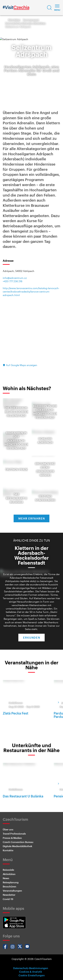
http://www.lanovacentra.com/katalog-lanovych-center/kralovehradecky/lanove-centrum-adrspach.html (31, 291)
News (6, 878)
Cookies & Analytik (30, 971)
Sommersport (31, 19)
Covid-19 (8, 899)
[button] (49, 7)
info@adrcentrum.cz (15, 277)
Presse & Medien (12, 837)
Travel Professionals (14, 833)
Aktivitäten (14, 19)
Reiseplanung (11, 882)
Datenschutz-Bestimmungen (30, 968)
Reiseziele (8, 869)
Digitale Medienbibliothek (17, 846)
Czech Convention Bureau (18, 842)
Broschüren (9, 886)
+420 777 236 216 (12, 281)
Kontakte (8, 850)
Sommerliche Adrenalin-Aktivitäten (25, 23)
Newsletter (9, 894)
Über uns (8, 829)
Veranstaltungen (12, 890)
